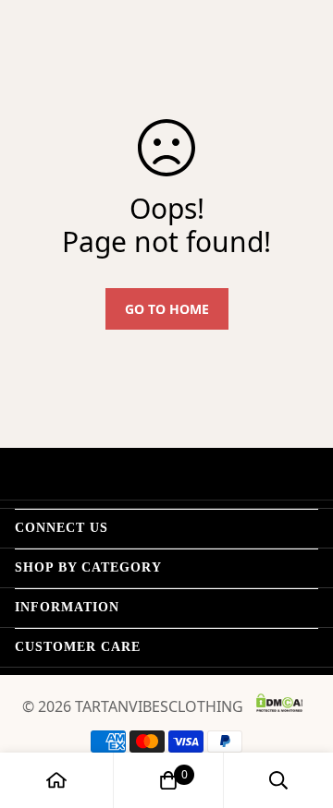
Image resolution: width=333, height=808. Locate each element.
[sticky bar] (56, 780)
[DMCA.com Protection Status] (279, 702)
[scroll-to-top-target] (299, 710)
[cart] (168, 780)
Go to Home (167, 309)
